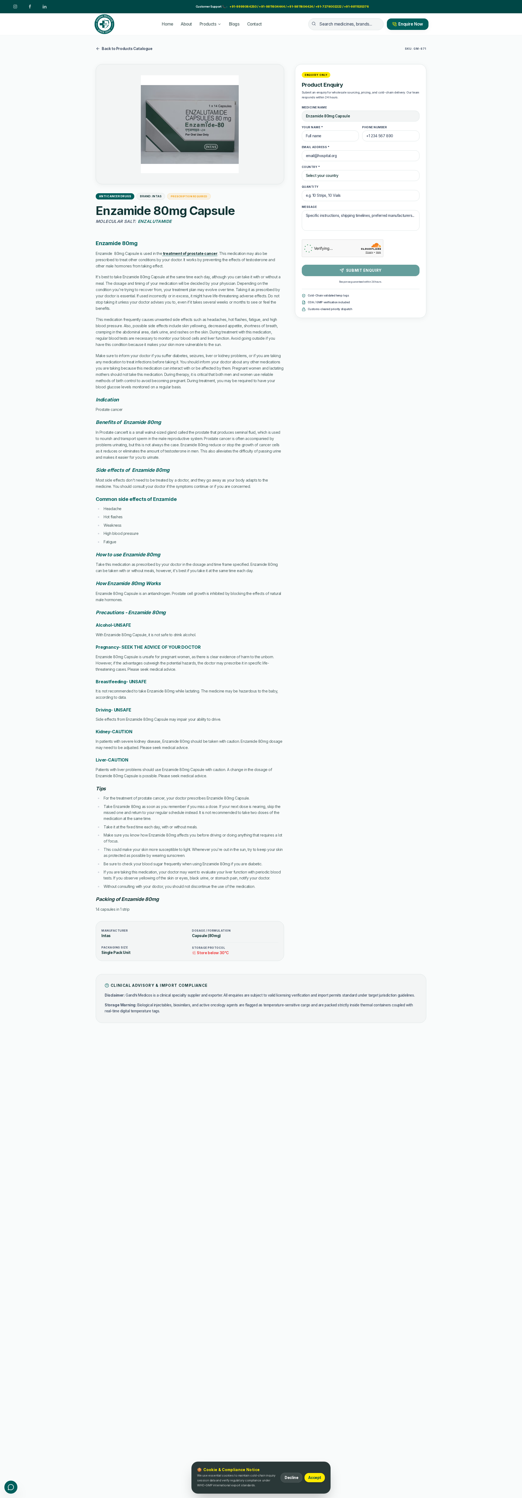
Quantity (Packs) (307, 750)
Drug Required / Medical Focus (203, 750)
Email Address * (277, 706)
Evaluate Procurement (318, 839)
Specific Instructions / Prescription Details (213, 771)
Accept (314, 1477)
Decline (291, 1477)
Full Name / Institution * (196, 706)
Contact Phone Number (197, 728)
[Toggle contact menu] (10, 1487)
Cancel (271, 839)
